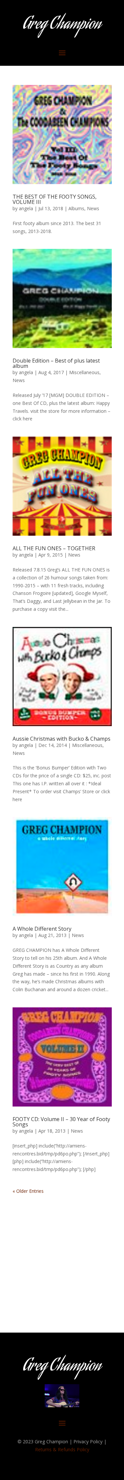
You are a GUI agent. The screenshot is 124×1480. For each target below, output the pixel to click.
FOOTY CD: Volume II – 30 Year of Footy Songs (61, 1121)
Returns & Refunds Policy (62, 1449)
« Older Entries (28, 1191)
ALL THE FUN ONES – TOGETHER (54, 548)
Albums (76, 208)
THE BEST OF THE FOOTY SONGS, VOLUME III (55, 199)
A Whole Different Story (42, 928)
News (93, 208)
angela (26, 208)
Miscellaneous (84, 372)
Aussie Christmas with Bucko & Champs (61, 738)
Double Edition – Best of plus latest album (56, 363)
